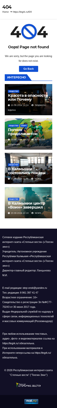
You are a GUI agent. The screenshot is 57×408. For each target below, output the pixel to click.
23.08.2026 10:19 (20, 213)
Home (5, 11)
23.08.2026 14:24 (20, 105)
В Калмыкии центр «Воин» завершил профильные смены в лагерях (28, 209)
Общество (13, 91)
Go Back (28, 68)
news (37, 179)
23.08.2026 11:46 (19, 179)
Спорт (24, 126)
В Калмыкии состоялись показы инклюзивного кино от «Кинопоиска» (28, 175)
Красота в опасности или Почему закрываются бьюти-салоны (28, 101)
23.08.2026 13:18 (20, 140)
